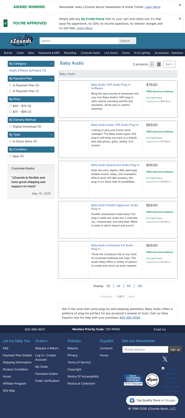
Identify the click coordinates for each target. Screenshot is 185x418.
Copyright (74, 369)
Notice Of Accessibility (83, 376)
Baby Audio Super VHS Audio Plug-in (115, 124)
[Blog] (126, 360)
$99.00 (152, 165)
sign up (175, 349)
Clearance (177, 52)
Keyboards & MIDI (49, 52)
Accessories (162, 52)
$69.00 (152, 125)
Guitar (20, 52)
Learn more (152, 7)
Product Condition (15, 369)
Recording (70, 52)
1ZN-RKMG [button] (96, 329)
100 (139, 286)
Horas (104, 355)
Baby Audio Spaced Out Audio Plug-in (115, 165)
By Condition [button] (30, 149)
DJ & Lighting (142, 52)
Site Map (9, 390)
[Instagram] (152, 360)
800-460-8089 (130, 317)
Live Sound (111, 52)
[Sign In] (162, 41)
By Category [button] (30, 64)
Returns (73, 348)
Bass (31, 52)
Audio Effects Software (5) (27, 70)
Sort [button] (168, 64)
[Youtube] (178, 360)
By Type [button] (30, 134)
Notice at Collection (81, 383)
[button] (152, 64)
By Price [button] (30, 99)
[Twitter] (165, 360)
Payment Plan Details (17, 355)
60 (129, 286)
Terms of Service (79, 362)
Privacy (73, 355)
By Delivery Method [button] (30, 120)
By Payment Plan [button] (30, 78)
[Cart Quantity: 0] (150, 41)
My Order (41, 366)
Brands (8, 52)
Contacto (106, 348)
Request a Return (47, 348)
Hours (7, 376)
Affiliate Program (14, 383)
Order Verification (47, 381)
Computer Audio (90, 52)
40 (118, 286)
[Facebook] (139, 360)
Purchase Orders (46, 373)
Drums (126, 52)
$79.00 (151, 85)
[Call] (175, 40)
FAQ (5, 348)
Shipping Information (17, 362)
